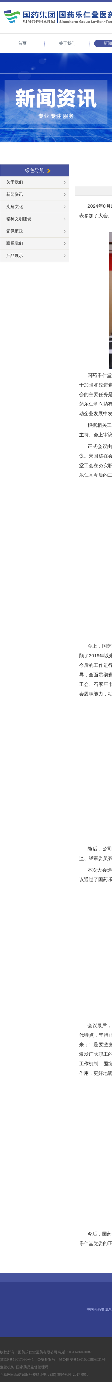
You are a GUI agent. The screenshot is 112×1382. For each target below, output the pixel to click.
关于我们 (67, 43)
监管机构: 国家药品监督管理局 (24, 1367)
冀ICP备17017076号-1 (18, 1360)
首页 (22, 43)
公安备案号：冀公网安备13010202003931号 (71, 1360)
